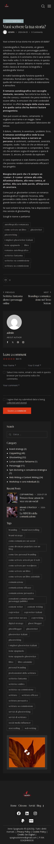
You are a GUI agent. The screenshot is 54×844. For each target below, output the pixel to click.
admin (10, 333)
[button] (49, 6)
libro (26, 245)
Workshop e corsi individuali (22, 481)
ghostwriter (36, 229)
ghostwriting (11, 234)
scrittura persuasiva (18, 700)
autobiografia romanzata (17, 224)
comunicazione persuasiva (21, 593)
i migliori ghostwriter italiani (19, 240)
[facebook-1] (7, 342)
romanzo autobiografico (16, 250)
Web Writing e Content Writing (24, 477)
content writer (16, 606)
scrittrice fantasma (14, 255)
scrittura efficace (30, 695)
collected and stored (17, 403)
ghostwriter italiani (18, 634)
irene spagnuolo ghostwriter (22, 656)
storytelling (14, 728)
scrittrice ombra (16, 684)
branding (13, 529)
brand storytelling (30, 529)
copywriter (14, 612)
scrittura (13, 695)
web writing (30, 728)
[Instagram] (35, 813)
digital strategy (16, 623)
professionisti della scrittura (22, 673)
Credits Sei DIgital (26, 834)
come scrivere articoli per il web (24, 560)
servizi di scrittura (17, 717)
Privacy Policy (23, 831)
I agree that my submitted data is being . (26, 401)
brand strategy (16, 449)
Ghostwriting (13, 21)
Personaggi (14, 465)
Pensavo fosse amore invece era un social (32, 499)
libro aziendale (25, 662)
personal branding (17, 667)
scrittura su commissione (17, 265)
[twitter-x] (12, 342)
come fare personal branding (22, 554)
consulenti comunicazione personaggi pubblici (21, 600)
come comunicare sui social (22, 540)
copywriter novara (18, 617)
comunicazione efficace (20, 587)
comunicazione (16, 582)
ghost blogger (35, 623)
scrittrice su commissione (17, 260)
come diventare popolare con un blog (24, 547)
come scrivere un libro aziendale (24, 576)
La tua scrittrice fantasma (21, 461)
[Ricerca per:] (27, 434)
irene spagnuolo (12, 245)
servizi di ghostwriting (20, 711)
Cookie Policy (39, 831)
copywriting (37, 617)
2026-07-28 (42, 494)
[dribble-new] (18, 342)
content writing (35, 606)
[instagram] (23, 342)
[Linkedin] (27, 813)
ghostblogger (15, 628)
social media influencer (20, 722)
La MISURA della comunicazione (28, 515)
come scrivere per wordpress (23, 565)
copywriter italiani (33, 612)
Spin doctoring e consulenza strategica (28, 469)
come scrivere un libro (15, 229)
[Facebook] (18, 813)
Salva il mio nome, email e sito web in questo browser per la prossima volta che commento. (29, 375)
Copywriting (15, 453)
